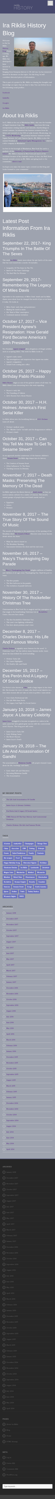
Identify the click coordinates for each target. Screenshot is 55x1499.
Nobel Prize (17, 877)
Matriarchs (21, 872)
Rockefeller (43, 612)
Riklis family (29, 125)
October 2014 (11, 1115)
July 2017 (10, 947)
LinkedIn (6, 98)
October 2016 (11, 999)
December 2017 (12, 919)
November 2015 (12, 1063)
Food (18, 858)
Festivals (40, 853)
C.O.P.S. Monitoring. (13, 136)
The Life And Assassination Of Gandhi (20, 799)
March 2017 (10, 971)
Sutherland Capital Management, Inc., (32, 141)
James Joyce (7, 721)
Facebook (6, 93)
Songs (29, 887)
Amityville (17, 844)
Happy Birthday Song (12, 863)
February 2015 (11, 1092)
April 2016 (10, 1034)
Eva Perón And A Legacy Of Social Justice (21, 811)
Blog (8, 1430)
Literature (45, 867)
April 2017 (10, 965)
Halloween (27, 858)
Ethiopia (41, 848)
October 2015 (11, 1069)
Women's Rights (10, 896)
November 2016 (12, 994)
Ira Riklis (6, 108)
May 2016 (10, 1028)
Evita (25, 687)
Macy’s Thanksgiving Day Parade (18, 570)
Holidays (43, 863)
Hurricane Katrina (10, 867)
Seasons (7, 887)
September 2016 (12, 1005)
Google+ (6, 103)
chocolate (15, 848)
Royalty (32, 882)
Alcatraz (7, 844)
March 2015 (10, 1086)
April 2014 (10, 1149)
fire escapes (8, 858)
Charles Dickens (9, 648)
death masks (37, 492)
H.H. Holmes (42, 419)
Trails (22, 891)
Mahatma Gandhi (24, 763)
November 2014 (12, 1109)
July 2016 (9, 1017)
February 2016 (11, 1045)
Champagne (29, 844)
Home (8, 1436)
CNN (24, 848)
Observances (30, 877)
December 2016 (12, 988)
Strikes (14, 891)
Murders (7, 877)
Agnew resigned (19, 349)
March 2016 (10, 1040)
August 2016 (11, 1011)
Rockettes (7, 882)
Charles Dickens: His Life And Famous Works (23, 825)
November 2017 (12, 924)
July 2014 (10, 1132)
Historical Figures (29, 863)
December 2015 (12, 1057)
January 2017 (11, 982)
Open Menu (50, 3)
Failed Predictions (18, 853)
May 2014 (10, 1143)
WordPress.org (11, 1475)
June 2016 (10, 1022)
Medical (31, 872)
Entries (10, 1463)
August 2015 (11, 1080)
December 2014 (12, 1103)
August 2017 (11, 942)
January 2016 (11, 1051)
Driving (32, 848)
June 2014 (10, 1138)
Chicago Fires (42, 844)
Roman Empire (20, 882)
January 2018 (11, 913)
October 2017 (11, 930)
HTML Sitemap (12, 1442)
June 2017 (10, 953)
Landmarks (35, 867)
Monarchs (41, 872)
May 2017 (10, 959)
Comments (12, 1469)
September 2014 (12, 1120)
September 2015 (12, 1074)
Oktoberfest (42, 877)
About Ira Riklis (12, 1424)
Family (31, 853)
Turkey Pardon (33, 891)
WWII (21, 896)
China (6, 848)
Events (6, 853)
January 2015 (11, 1097)
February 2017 (11, 976)
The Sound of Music (22, 534)
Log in (8, 1457)
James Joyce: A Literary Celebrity (18, 805)
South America (40, 887)
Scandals (41, 882)
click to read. (17, 162)
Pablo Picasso (8, 383)
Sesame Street (12, 458)
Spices (6, 891)
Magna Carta (8, 872)
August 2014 (11, 1126)
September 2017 (12, 936)
